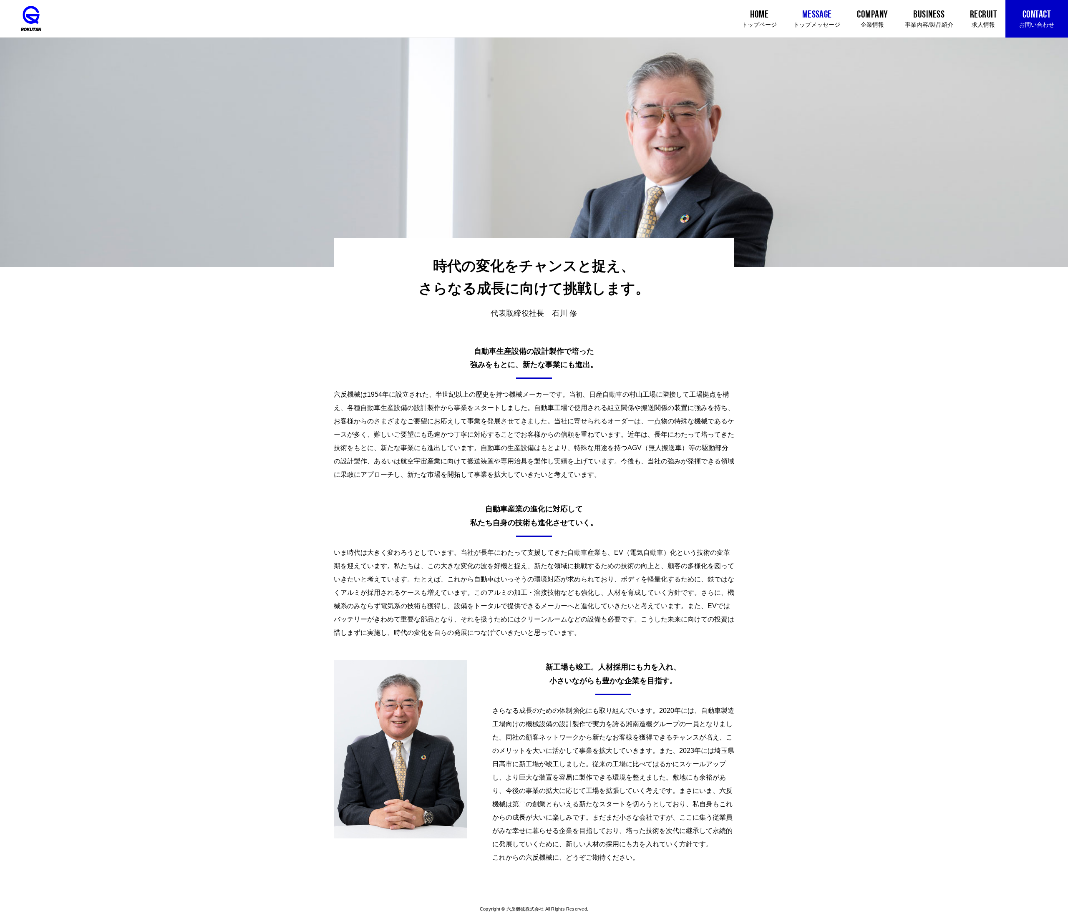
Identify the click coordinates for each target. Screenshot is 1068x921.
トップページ (759, 19)
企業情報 (872, 19)
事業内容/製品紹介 (929, 19)
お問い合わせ (1036, 19)
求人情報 (983, 19)
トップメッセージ (816, 19)
